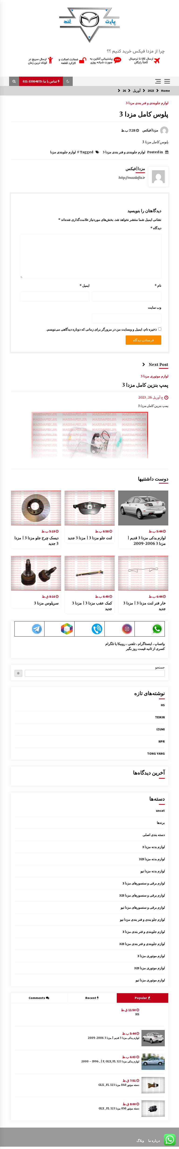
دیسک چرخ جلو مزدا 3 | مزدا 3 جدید (36, 540)
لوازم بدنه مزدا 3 (153, 847)
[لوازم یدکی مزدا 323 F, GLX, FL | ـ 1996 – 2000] (153, 1062)
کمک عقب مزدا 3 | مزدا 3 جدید (92, 606)
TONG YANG (156, 753)
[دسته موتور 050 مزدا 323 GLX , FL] (153, 1109)
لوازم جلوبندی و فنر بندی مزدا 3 (147, 103)
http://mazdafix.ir (132, 178)
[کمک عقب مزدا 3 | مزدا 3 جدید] (90, 573)
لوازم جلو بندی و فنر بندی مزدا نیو (142, 919)
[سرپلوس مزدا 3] (36, 573)
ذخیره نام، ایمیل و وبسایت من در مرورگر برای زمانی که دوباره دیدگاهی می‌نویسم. (101, 329)
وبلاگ (140, 1141)
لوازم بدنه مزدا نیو (153, 871)
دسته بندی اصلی (154, 835)
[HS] (153, 1014)
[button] (68, 81)
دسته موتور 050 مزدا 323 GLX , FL (119, 1108)
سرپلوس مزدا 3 (46, 603)
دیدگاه (155, 228)
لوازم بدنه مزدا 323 (152, 859)
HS (163, 705)
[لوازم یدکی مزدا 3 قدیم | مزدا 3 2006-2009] (143, 508)
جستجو (160, 667)
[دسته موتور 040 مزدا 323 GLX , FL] (153, 1085)
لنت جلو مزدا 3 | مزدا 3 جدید (90, 537)
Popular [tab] (141, 998)
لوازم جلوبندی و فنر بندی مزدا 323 (142, 944)
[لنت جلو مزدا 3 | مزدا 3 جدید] (90, 508)
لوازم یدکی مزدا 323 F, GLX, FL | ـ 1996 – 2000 (110, 1061)
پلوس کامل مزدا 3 (143, 114)
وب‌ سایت (154, 307)
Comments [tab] (37, 998)
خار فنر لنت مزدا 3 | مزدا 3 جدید (144, 606)
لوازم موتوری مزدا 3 (154, 376)
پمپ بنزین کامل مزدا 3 (145, 385)
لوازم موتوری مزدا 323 (149, 968)
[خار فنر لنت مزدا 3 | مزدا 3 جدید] (143, 573)
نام (158, 285)
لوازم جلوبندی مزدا (63, 152)
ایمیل (84, 285)
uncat (160, 810)
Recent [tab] (90, 998)
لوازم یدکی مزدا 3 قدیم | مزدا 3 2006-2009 (146, 540)
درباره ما (154, 1141)
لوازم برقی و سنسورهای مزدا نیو (143, 907)
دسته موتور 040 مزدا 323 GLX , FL (118, 1085)
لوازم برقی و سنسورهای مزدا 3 (144, 883)
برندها (161, 823)
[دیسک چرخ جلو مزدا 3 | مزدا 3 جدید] (36, 508)
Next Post (158, 364)
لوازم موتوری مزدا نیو (150, 980)
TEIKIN (160, 717)
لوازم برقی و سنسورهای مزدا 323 (142, 895)
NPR (161, 741)
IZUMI (160, 729)
